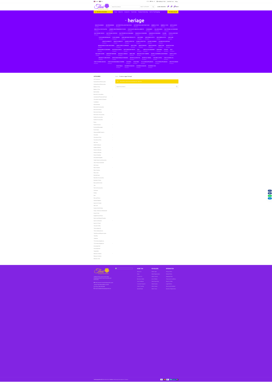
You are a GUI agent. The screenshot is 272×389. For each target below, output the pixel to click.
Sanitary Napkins (97, 200)
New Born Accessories (99, 177)
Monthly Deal (97, 175)
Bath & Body (96, 91)
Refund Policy (169, 274)
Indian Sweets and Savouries (100, 160)
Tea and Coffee (97, 225)
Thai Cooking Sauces (98, 230)
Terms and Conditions (171, 279)
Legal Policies (169, 283)
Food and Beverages (98, 127)
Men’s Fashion (97, 167)
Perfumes (96, 190)
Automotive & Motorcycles (100, 81)
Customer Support (141, 283)
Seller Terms (154, 288)
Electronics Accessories (99, 114)
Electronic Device (97, 109)
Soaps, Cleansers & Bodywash (100, 210)
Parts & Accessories (98, 187)
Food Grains (96, 129)
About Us (139, 271)
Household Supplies (98, 157)
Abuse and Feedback (170, 286)
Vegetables (96, 251)
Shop (138, 274)
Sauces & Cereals (97, 203)
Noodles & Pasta (97, 180)
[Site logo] (101, 6)
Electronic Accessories (99, 107)
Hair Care (96, 142)
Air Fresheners (97, 79)
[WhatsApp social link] (154, 1)
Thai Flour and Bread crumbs (100, 233)
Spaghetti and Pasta (98, 215)
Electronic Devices (98, 112)
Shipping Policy (169, 276)
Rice (95, 195)
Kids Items (96, 165)
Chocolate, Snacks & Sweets (100, 99)
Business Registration (171, 288)
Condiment (96, 102)
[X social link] (149, 1)
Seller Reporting (155, 281)
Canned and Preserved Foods (100, 96)
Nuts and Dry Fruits (98, 182)
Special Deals (140, 288)
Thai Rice (96, 235)
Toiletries (96, 238)
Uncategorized (97, 246)
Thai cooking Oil (97, 228)
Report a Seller (169, 281)
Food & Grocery (97, 124)
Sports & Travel (97, 223)
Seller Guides (154, 286)
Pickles (95, 192)
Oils (94, 185)
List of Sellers (155, 279)
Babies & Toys (97, 86)
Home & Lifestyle (97, 150)
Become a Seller (173, 11)
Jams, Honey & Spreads (99, 162)
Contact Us (139, 276)
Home (116, 76)
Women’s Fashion (97, 253)
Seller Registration (156, 274)
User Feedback (140, 281)
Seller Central (155, 276)
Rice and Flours (97, 198)
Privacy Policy (169, 271)
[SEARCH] (153, 6)
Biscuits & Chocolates (98, 94)
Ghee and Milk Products (99, 132)
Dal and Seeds (97, 104)
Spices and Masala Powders (100, 218)
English (97, 1)
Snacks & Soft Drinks (98, 208)
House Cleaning (97, 155)
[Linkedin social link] (152, 1)
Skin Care (96, 205)
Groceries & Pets (97, 137)
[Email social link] (151, 1)
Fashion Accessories (98, 117)
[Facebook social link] (147, 1)
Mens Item (96, 172)
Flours (95, 122)
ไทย (102, 1)
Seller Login (154, 271)
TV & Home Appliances (99, 241)
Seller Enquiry (155, 283)
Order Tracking (140, 286)
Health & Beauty (97, 144)
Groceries (96, 134)
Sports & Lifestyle (98, 220)
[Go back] (126, 20)
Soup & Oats (96, 213)
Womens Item (97, 258)
